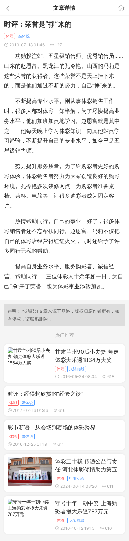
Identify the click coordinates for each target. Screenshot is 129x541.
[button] (19, 8)
